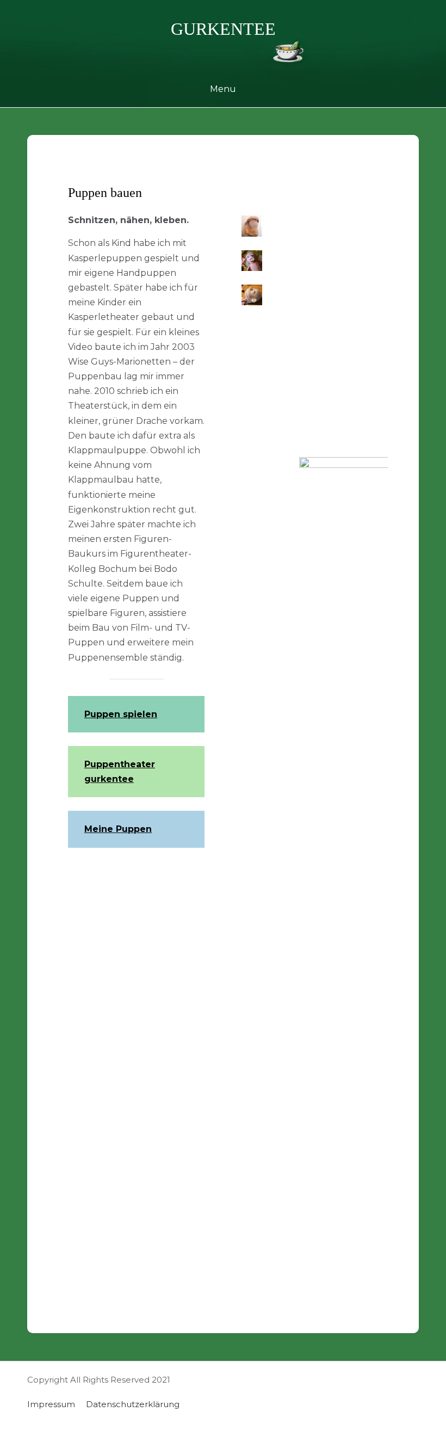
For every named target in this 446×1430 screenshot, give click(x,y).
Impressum (51, 1404)
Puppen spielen (120, 714)
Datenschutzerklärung (132, 1404)
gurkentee (223, 29)
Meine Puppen (118, 829)
